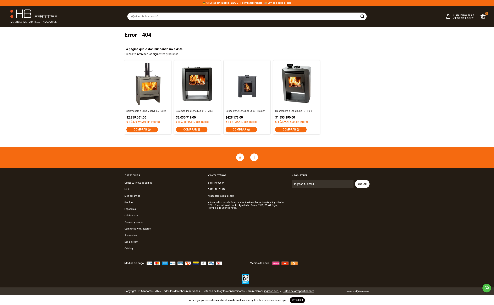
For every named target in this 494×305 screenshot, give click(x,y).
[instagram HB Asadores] (240, 157)
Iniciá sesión (467, 15)
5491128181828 (217, 189)
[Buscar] (362, 16)
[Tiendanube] (357, 291)
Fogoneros (130, 209)
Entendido (297, 300)
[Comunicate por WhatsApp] (486, 288)
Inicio (127, 189)
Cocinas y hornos (133, 222)
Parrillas (128, 202)
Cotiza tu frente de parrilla (138, 182)
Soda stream (131, 242)
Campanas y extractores (137, 228)
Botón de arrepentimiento (298, 291)
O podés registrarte (463, 17)
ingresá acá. (271, 291)
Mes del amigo (132, 196)
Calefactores (131, 215)
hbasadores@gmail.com (221, 196)
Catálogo (129, 248)
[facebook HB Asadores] (254, 157)
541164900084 (216, 182)
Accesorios (130, 235)
